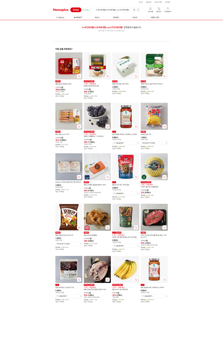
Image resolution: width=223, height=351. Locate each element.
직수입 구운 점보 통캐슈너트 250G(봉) (124, 237)
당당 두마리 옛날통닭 (90, 235)
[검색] (139, 9)
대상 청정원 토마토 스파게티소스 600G (124, 134)
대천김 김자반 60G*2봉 (91, 86)
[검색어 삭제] (134, 10)
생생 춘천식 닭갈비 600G (63, 84)
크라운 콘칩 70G (146, 134)
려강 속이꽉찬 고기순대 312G (64, 287)
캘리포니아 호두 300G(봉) (120, 185)
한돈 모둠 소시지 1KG (62, 134)
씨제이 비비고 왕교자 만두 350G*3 (152, 84)
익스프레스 (86, 10)
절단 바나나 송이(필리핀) (120, 289)
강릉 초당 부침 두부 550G (120, 84)
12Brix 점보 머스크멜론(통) (149, 187)
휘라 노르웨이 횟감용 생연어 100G (95, 185)
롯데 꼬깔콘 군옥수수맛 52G (64, 235)
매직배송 (76, 10)
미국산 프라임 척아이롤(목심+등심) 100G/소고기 (153, 236)
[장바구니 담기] (79, 76)
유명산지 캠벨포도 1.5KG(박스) (94, 136)
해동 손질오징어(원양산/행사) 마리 (95, 289)
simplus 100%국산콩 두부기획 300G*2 (68, 182)
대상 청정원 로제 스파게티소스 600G (152, 287)
